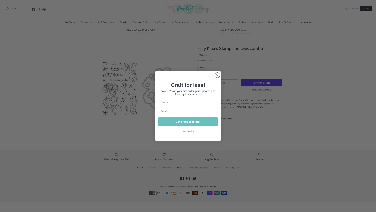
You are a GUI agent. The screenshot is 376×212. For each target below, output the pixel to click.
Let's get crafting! (188, 122)
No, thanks (188, 131)
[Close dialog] (217, 75)
